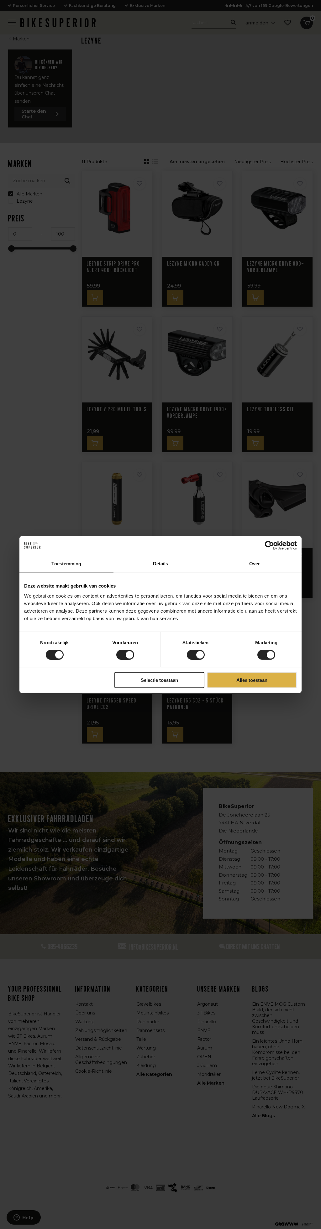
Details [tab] (160, 563)
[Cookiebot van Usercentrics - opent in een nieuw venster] (269, 545)
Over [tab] (254, 563)
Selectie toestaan (159, 679)
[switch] (125, 655)
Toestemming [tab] (66, 563)
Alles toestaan (251, 679)
